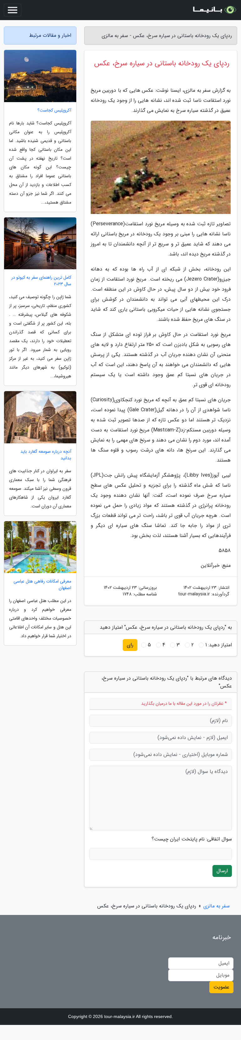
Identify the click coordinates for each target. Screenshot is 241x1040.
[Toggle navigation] (12, 10)
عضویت (221, 987)
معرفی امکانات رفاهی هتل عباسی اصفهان (42, 584)
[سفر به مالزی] (214, 10)
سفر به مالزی (216, 906)
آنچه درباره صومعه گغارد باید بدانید (45, 455)
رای (130, 645)
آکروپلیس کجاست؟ (54, 110)
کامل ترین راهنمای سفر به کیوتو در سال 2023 (41, 280)
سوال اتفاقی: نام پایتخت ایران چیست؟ (192, 839)
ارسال (222, 871)
